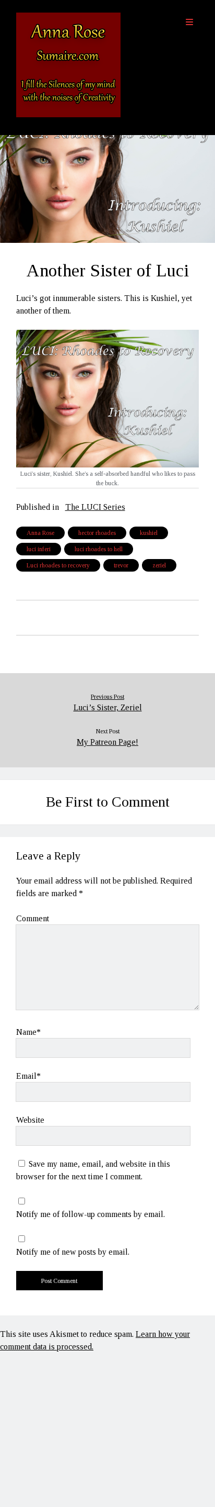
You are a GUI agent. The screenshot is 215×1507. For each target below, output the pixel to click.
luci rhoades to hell (99, 549)
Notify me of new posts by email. (72, 1251)
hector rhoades (97, 533)
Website (30, 1119)
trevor (121, 565)
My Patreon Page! (107, 742)
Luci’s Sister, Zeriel (108, 707)
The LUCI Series (95, 507)
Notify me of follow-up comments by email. (90, 1214)
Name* (28, 1032)
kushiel (149, 533)
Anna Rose (40, 533)
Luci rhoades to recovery (58, 565)
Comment (32, 918)
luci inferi (39, 549)
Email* (28, 1075)
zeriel (159, 565)
